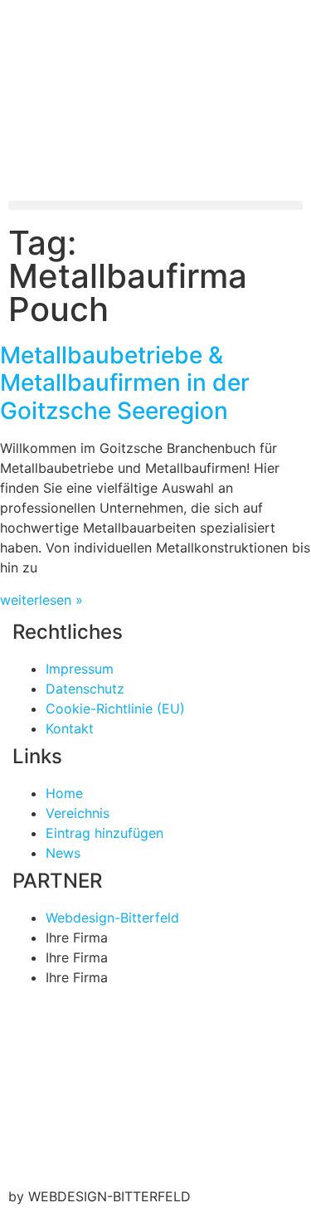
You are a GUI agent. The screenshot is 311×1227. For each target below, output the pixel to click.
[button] (155, 205)
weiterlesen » (41, 600)
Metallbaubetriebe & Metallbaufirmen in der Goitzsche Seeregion (125, 383)
